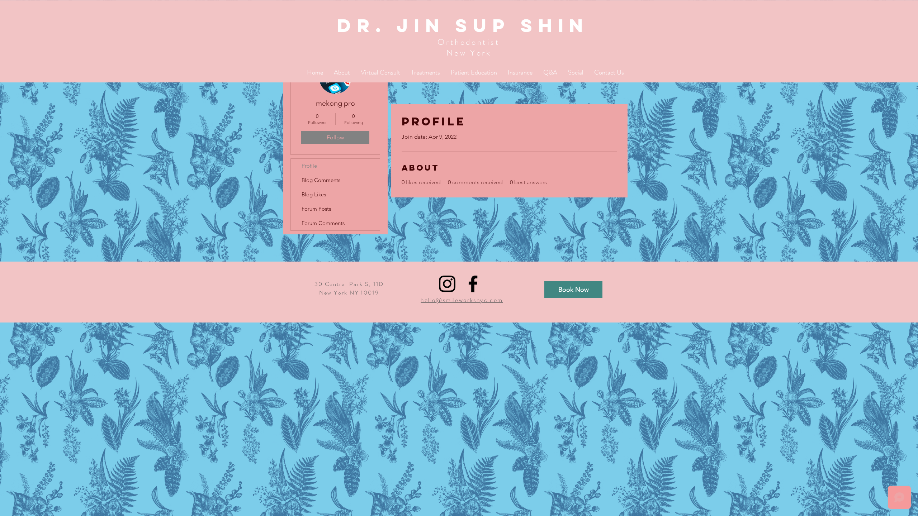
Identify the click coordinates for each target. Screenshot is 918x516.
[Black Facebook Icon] (473, 284)
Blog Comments (321, 180)
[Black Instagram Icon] (447, 284)
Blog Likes (314, 194)
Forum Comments (323, 223)
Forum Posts (316, 208)
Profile (309, 165)
